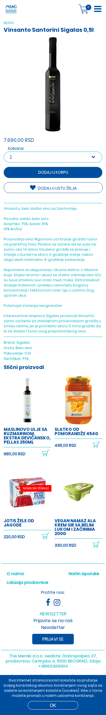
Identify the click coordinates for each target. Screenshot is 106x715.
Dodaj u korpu (53, 172)
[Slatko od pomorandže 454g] (78, 423)
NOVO (9, 22)
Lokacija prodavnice (27, 582)
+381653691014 (53, 666)
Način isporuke (84, 573)
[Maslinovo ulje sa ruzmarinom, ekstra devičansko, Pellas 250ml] (27, 423)
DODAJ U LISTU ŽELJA (57, 188)
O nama (15, 573)
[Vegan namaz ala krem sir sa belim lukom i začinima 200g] (78, 514)
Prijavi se (53, 639)
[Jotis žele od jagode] (27, 514)
